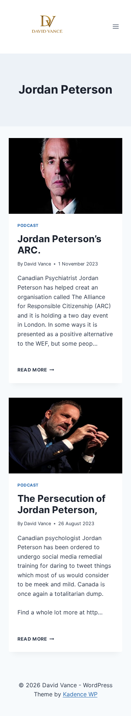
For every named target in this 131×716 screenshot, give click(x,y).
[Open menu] (115, 26)
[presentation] (65, 176)
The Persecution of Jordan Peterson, (61, 504)
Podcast (28, 225)
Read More (35, 370)
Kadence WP (80, 694)
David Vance (37, 264)
